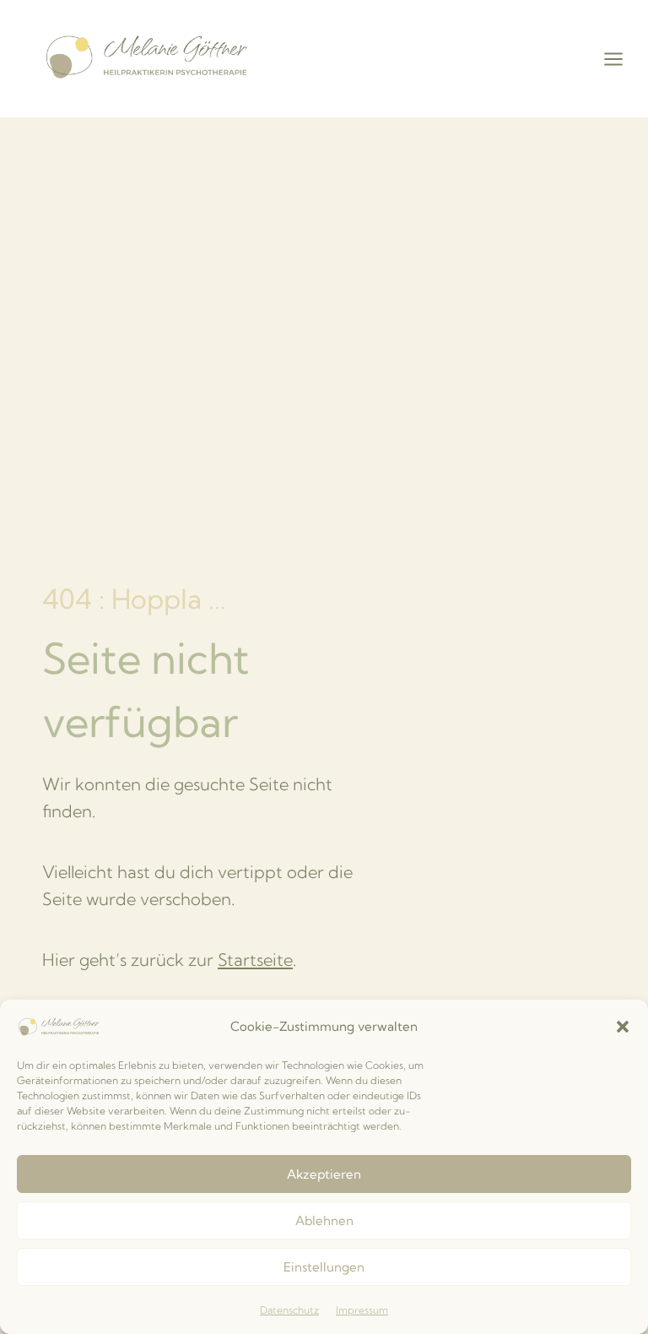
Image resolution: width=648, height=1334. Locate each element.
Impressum (362, 1310)
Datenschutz (289, 1310)
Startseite (255, 959)
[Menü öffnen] (622, 58)
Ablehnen (324, 1220)
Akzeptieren (324, 1174)
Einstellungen (324, 1267)
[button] (622, 1026)
